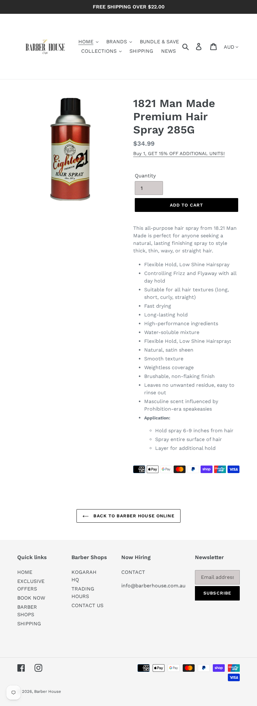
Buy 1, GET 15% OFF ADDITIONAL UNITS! (179, 153)
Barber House (47, 691)
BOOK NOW (31, 598)
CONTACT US (87, 605)
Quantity (145, 176)
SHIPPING (29, 624)
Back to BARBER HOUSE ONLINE (133, 515)
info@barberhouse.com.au (153, 586)
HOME (24, 572)
